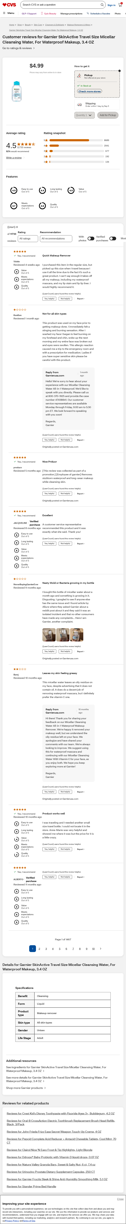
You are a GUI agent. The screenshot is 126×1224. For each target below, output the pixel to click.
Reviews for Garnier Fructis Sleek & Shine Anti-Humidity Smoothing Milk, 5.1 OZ (57, 1179)
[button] (91, 238)
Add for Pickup (108, 115)
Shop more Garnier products (24, 1088)
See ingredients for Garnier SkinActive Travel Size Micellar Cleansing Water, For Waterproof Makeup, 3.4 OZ (56, 1069)
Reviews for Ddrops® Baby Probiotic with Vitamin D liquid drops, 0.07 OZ (53, 1157)
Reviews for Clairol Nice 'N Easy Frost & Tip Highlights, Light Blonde (49, 1150)
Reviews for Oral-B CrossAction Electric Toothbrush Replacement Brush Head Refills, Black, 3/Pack (61, 1122)
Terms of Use (29, 1221)
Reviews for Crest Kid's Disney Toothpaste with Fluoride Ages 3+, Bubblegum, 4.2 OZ (60, 1113)
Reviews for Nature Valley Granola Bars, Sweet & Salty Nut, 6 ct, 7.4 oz (51, 1164)
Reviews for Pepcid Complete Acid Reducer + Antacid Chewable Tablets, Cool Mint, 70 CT (61, 1140)
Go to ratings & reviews (17, 48)
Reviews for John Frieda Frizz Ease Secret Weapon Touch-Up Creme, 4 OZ (54, 1131)
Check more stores (90, 91)
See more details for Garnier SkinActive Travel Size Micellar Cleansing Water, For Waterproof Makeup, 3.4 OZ (57, 1079)
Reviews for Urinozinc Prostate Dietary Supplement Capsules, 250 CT (51, 1172)
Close (120, 1199)
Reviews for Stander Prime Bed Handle (31, 1186)
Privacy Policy (12, 1221)
